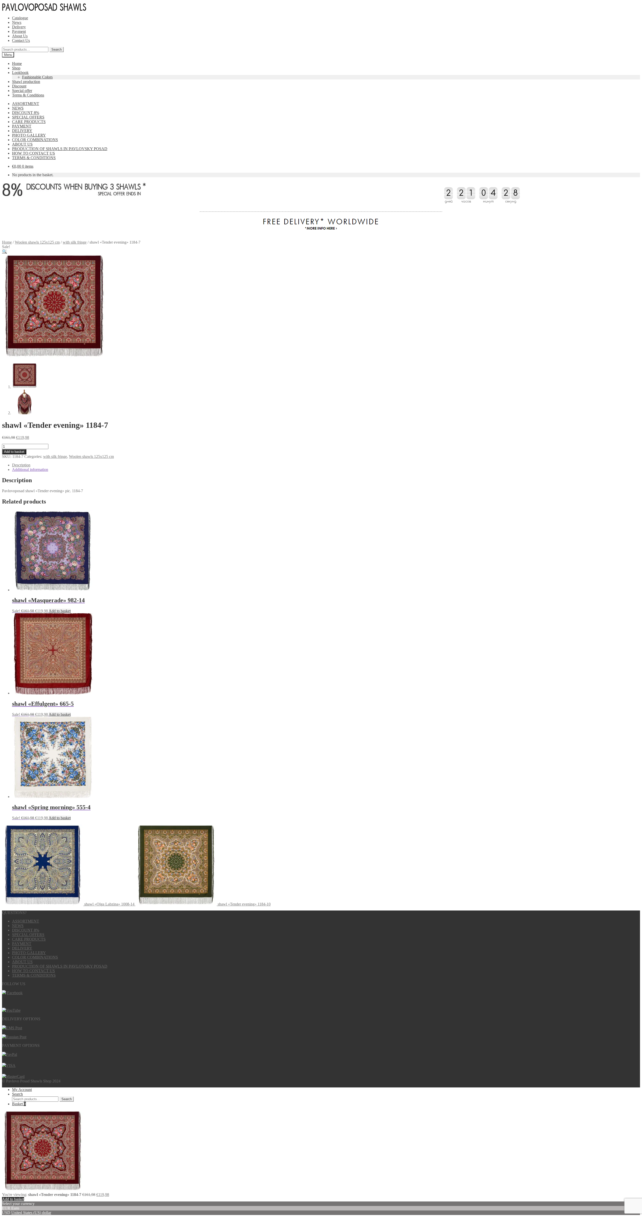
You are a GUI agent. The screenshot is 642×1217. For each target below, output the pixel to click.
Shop (16, 68)
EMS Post (14, 1028)
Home (17, 63)
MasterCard (15, 1076)
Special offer (22, 90)
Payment (19, 31)
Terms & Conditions (28, 95)
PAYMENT (21, 126)
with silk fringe (75, 242)
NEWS (18, 108)
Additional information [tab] (30, 469)
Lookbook (20, 72)
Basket (19, 1104)
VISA (11, 1065)
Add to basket (14, 452)
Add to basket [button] (60, 611)
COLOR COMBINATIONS (35, 140)
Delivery (19, 27)
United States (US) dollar (31, 1212)
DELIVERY (22, 131)
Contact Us (21, 40)
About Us (20, 36)
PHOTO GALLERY (29, 135)
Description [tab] (21, 465)
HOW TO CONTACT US (33, 153)
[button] (4, 251)
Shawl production (26, 81)
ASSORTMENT (25, 104)
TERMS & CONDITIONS (34, 158)
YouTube (13, 1010)
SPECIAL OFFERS (28, 117)
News (16, 22)
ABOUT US (22, 144)
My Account (22, 1089)
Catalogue (20, 18)
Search (56, 49)
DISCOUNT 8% (25, 113)
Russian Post (16, 1037)
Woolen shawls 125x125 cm (37, 242)
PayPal (11, 1054)
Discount (19, 86)
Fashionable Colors (37, 77)
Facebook (15, 993)
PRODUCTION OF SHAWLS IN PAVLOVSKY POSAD (59, 149)
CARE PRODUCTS (29, 122)
